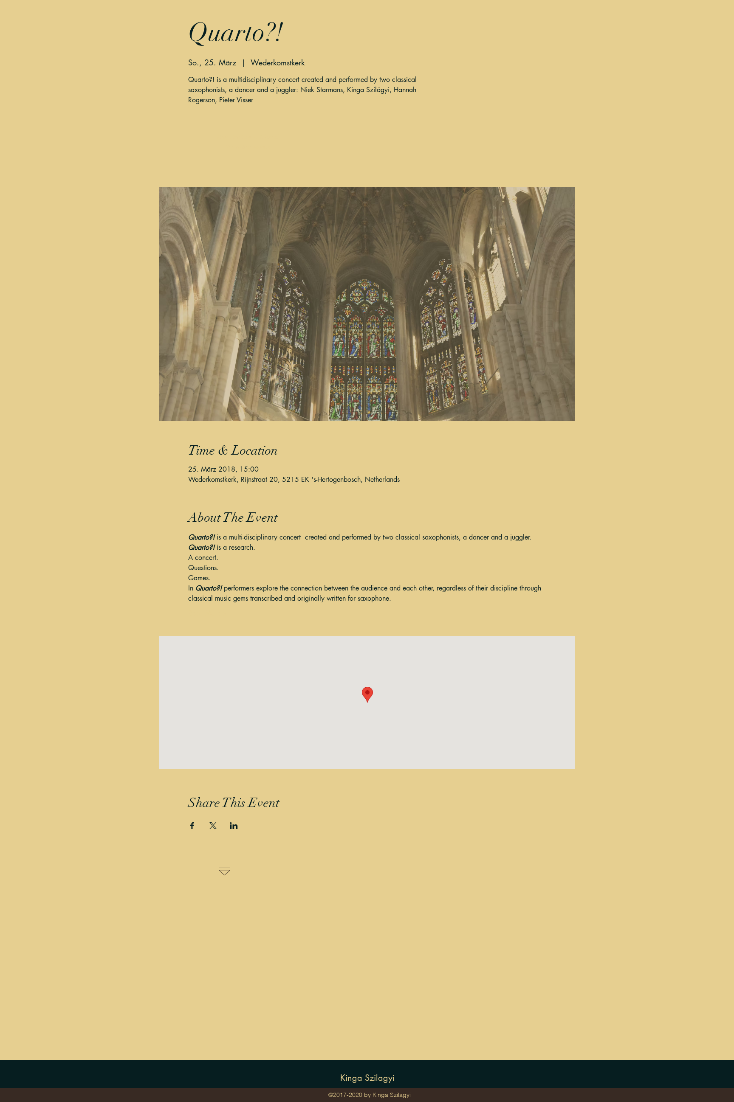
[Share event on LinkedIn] (234, 825)
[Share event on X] (213, 825)
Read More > (207, 613)
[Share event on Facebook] (192, 825)
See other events (248, 147)
